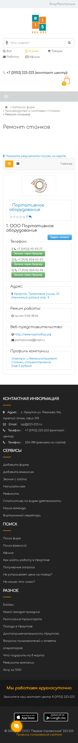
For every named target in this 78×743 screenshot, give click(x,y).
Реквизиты (11, 493)
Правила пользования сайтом (39, 734)
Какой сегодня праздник (21, 612)
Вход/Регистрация (62, 4)
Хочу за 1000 (12, 669)
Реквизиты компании (18, 662)
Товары (56, 51)
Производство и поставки (25, 110)
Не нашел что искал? (19, 581)
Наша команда (14, 508)
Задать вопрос (59, 237)
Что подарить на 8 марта (23, 655)
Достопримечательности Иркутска (31, 633)
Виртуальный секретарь (22, 515)
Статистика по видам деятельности (32, 501)
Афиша (34, 56)
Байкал (8, 604)
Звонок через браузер (28, 253)
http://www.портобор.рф (33, 334)
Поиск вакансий (15, 545)
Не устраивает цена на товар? (27, 574)
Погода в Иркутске (17, 626)
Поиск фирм (12, 538)
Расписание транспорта (22, 619)
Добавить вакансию (18, 472)
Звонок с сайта (15, 479)
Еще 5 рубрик (21, 365)
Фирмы (33, 51)
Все (9, 51)
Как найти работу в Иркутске (26, 560)
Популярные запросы (19, 567)
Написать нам (14, 486)
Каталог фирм (23, 107)
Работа (12, 56)
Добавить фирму (16, 464)
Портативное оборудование (26, 207)
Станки (54, 110)
